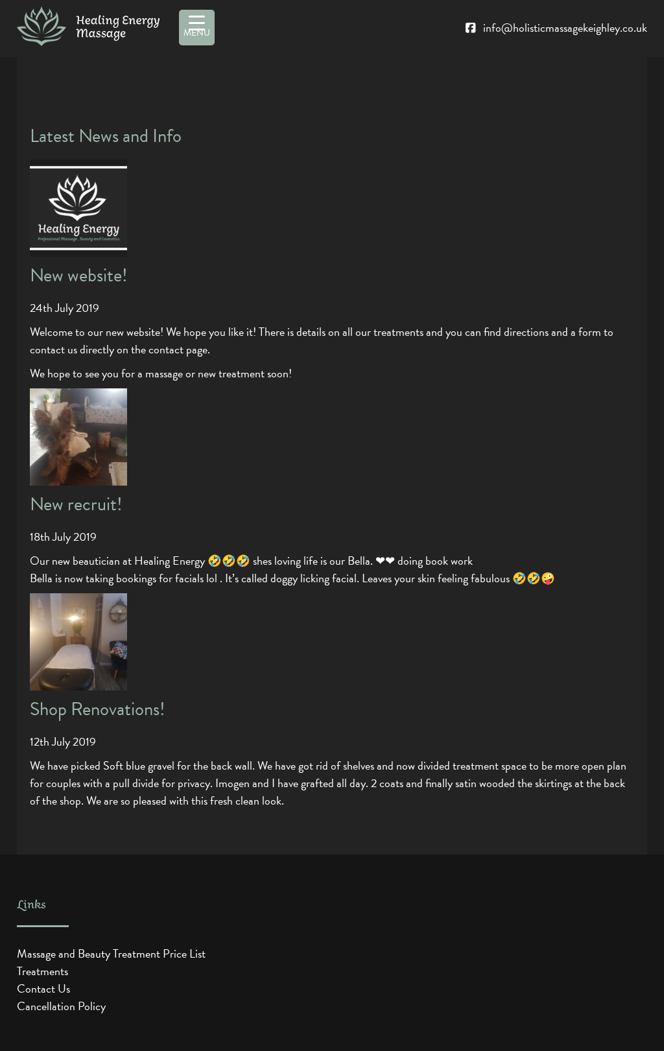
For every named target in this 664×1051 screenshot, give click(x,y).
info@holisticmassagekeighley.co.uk (565, 27)
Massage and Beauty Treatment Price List (111, 953)
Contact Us (43, 988)
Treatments (42, 971)
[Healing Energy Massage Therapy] (88, 28)
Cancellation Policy (61, 1006)
